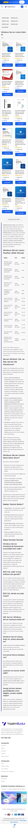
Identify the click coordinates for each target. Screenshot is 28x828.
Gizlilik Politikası (5, 766)
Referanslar (4, 778)
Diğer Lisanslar (5, 756)
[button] (7, 65)
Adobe (2, 748)
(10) (22, 58)
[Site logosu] (10, 7)
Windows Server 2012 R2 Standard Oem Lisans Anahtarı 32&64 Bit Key (20, 201)
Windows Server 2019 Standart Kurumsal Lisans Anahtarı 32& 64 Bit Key (20, 142)
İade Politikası (4, 769)
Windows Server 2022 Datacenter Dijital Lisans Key (6, 172)
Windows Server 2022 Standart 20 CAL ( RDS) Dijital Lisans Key (6, 113)
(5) (8, 58)
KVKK (2, 763)
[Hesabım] (26, 6)
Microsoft (3, 745)
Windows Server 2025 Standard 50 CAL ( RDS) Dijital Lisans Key (6, 201)
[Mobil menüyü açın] (2, 6)
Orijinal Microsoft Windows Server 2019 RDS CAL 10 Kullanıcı (6, 142)
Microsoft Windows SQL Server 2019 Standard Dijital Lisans (20, 113)
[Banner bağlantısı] (14, 797)
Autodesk (3, 751)
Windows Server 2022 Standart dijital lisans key (19, 83)
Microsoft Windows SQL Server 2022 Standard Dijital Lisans (7, 83)
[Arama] (22, 6)
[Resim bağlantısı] (14, 723)
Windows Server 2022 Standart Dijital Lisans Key (19, 55)
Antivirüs (3, 753)
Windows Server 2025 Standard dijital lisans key (6, 55)
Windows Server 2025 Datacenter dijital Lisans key (19, 172)
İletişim (3, 781)
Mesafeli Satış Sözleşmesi (7, 771)
